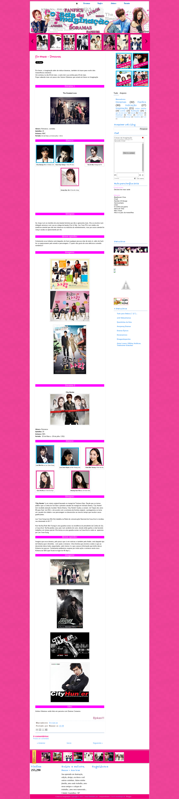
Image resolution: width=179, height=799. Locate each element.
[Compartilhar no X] (43, 729)
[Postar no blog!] (40, 729)
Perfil (144, 117)
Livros (122, 111)
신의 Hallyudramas (124, 318)
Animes (113, 3)
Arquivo (123, 93)
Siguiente (98, 743)
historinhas (119, 117)
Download (119, 115)
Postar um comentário (41, 739)
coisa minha (140, 108)
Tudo (116, 93)
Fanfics (100, 3)
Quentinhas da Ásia (124, 322)
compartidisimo (104, 796)
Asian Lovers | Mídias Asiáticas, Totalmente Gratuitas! (129, 344)
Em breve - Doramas (48, 56)
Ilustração (135, 111)
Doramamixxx (122, 335)
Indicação (131, 105)
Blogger (129, 796)
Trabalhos (137, 117)
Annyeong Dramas (124, 326)
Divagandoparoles (124, 339)
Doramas (86, 3)
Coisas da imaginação (62, 796)
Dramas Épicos (122, 331)
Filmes (129, 115)
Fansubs (127, 3)
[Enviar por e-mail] (37, 729)
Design (128, 117)
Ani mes (140, 115)
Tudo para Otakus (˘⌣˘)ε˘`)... (127, 314)
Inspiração (122, 108)
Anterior (41, 743)
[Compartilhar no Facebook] (46, 729)
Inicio (77, 3)
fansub (133, 113)
